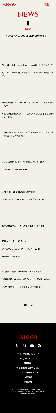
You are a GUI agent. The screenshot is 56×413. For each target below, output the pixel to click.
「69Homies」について (28, 354)
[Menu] (52, 4)
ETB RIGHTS (31, 393)
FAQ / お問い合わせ (28, 358)
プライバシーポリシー (28, 372)
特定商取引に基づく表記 (28, 368)
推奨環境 (28, 377)
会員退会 (28, 382)
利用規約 (28, 363)
